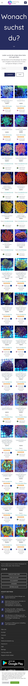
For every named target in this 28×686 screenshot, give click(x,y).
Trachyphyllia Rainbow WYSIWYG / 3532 (7, 540)
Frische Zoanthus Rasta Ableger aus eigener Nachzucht (15, 597)
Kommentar (7, 619)
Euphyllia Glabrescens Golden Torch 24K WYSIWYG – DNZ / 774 (21, 342)
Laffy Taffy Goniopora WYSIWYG (7, 159)
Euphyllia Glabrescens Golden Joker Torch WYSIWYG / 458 (7, 342)
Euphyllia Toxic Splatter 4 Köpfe (21, 130)
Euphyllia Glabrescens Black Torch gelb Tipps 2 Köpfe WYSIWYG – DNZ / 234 (7, 442)
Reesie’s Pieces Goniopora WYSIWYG (7, 187)
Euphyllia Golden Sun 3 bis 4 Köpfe (7, 101)
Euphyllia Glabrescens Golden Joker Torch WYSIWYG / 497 (21, 309)
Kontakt (3, 632)
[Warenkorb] (25, 2)
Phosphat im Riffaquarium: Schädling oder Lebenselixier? (15, 623)
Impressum (4, 644)
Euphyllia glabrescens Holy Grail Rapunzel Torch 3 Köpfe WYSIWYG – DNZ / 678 (21, 275)
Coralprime (9, 281)
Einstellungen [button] (6, 682)
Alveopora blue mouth (7, 129)
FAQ (2, 638)
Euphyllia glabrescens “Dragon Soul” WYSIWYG (21, 409)
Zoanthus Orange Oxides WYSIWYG (21, 245)
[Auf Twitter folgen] (4, 569)
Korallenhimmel (8, 163)
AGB (2, 646)
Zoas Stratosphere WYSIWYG (21, 508)
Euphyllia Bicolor (21, 100)
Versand (3, 635)
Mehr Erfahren (16, 565)
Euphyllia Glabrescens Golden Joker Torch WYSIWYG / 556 (7, 309)
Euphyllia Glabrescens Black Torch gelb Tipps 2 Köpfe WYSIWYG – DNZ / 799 (7, 375)
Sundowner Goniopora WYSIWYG (7, 216)
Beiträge (3, 649)
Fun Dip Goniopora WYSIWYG (7, 245)
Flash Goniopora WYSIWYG (21, 187)
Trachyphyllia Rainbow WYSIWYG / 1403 (7, 508)
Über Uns (3, 629)
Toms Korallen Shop (7, 417)
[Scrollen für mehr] (14, 46)
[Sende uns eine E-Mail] (6, 569)
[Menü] (2, 2)
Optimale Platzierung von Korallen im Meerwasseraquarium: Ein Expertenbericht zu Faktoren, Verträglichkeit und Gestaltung (15, 603)
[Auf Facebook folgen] (2, 569)
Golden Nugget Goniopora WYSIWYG (21, 216)
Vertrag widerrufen (6, 652)
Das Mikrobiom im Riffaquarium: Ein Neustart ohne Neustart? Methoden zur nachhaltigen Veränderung (15, 617)
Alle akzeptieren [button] (14, 682)
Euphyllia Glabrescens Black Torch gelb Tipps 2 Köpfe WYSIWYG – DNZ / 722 (21, 375)
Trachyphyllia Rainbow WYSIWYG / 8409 (7, 475)
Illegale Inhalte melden (7, 655)
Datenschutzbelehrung (7, 641)
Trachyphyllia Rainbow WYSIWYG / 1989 (21, 540)
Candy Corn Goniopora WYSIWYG (21, 159)
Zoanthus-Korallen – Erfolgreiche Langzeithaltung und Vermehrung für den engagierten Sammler (15, 610)
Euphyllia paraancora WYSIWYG (21, 441)
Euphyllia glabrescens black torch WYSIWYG (7, 409)
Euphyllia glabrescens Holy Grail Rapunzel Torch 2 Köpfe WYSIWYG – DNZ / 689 (7, 275)
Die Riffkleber (23, 250)
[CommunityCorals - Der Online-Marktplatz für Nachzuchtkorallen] (13, 2)
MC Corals (9, 106)
